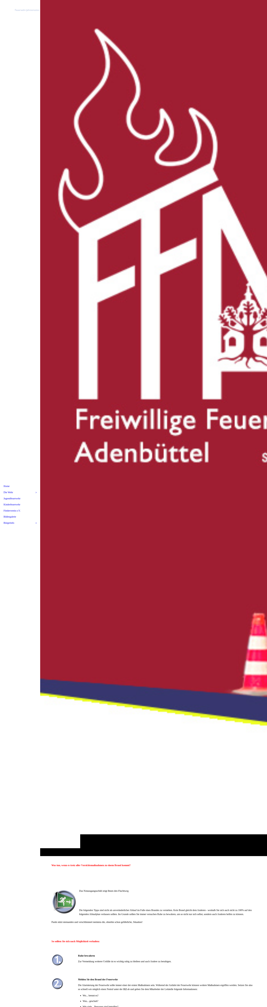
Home (7, 486)
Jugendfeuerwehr (12, 498)
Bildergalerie (10, 516)
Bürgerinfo (9, 523)
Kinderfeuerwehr (12, 504)
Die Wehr (8, 492)
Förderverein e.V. (12, 510)
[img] (153, 428)
